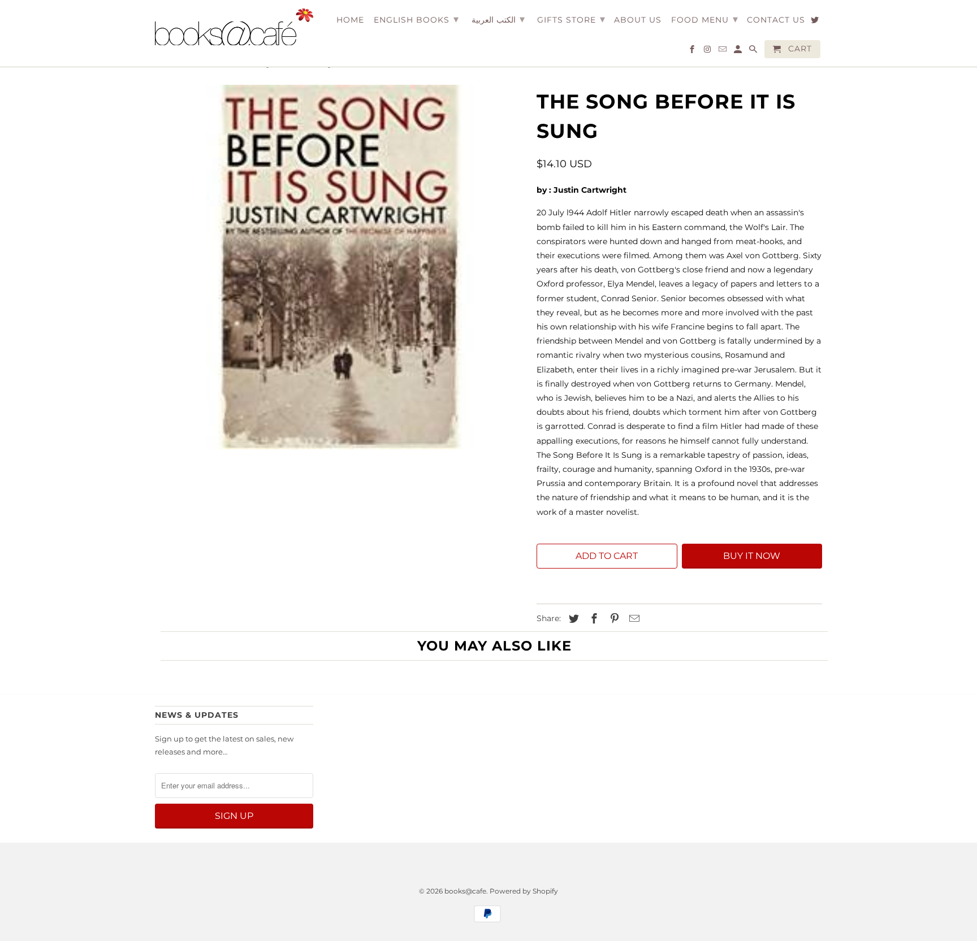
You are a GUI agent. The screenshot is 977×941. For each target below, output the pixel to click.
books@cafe (465, 891)
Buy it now (751, 555)
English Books (416, 19)
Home (350, 20)
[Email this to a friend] (633, 619)
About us (638, 20)
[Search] (754, 51)
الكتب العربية (498, 19)
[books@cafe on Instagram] (708, 51)
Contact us (776, 20)
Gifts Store (571, 19)
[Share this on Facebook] (592, 619)
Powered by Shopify (524, 891)
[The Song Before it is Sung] (340, 267)
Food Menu (704, 19)
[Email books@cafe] (723, 51)
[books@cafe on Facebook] (693, 51)
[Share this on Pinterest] (613, 619)
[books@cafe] (234, 26)
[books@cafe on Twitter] (815, 22)
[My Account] (738, 51)
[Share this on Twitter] (572, 619)
